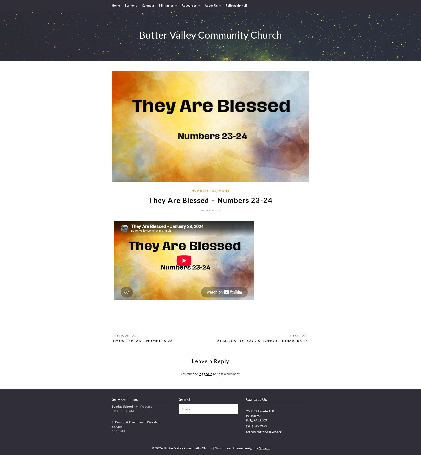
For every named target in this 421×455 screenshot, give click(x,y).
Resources (189, 5)
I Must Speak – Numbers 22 (142, 341)
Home (116, 5)
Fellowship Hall (236, 5)
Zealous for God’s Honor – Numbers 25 (262, 341)
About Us (211, 5)
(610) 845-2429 (256, 426)
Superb (264, 448)
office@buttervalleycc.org (264, 432)
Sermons (131, 5)
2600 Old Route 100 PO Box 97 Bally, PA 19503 (260, 415)
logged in (205, 374)
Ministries (166, 5)
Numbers (200, 190)
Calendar (148, 5)
